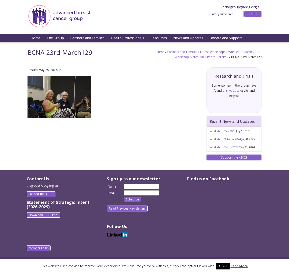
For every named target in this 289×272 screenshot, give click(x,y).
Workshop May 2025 (222, 131)
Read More (239, 266)
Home (35, 38)
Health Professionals (127, 38)
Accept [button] (223, 266)
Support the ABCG (234, 157)
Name (112, 186)
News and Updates (188, 38)
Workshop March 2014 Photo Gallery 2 (201, 57)
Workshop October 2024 (225, 139)
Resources (158, 38)
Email (111, 193)
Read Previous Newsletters (127, 208)
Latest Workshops (213, 52)
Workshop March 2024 (224, 147)
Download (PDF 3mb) (43, 215)
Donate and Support (225, 38)
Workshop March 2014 (244, 52)
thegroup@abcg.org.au (243, 7)
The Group (55, 38)
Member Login (39, 248)
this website (231, 90)
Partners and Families (87, 38)
